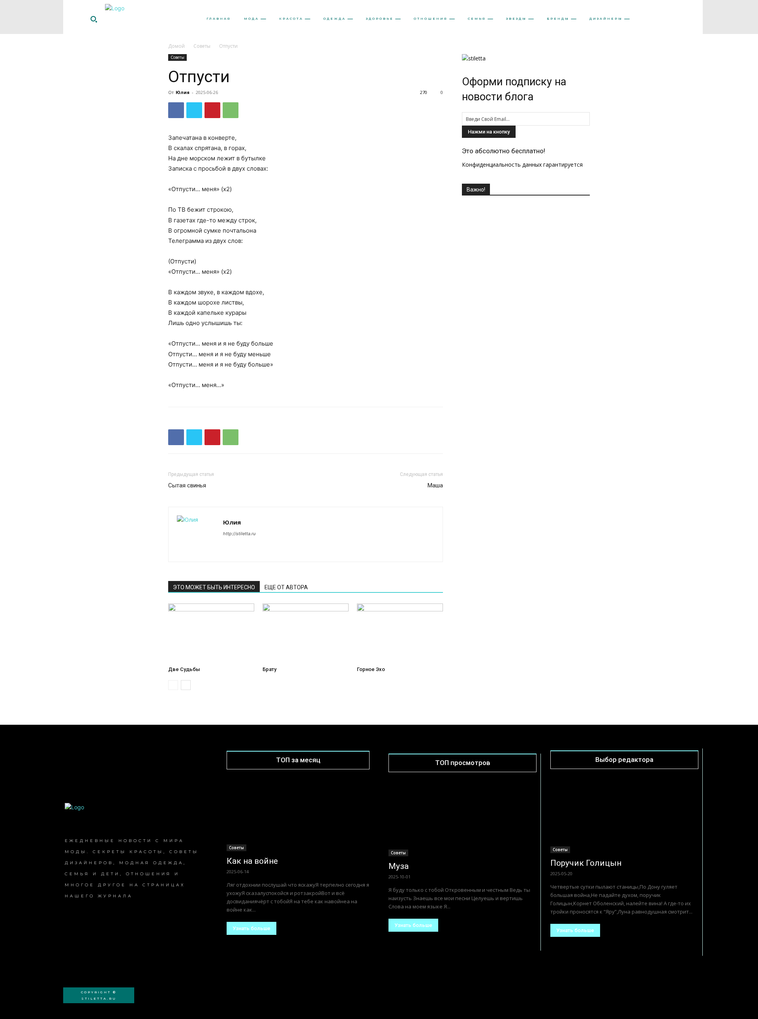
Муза (398, 866)
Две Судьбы (184, 669)
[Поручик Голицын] (624, 816)
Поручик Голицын (585, 863)
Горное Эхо (371, 669)
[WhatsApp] (230, 110)
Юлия (183, 92)
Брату (269, 669)
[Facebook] (176, 110)
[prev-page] (173, 685)
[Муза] (462, 819)
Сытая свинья (187, 485)
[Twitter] (194, 110)
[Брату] (306, 633)
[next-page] (186, 685)
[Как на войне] (298, 815)
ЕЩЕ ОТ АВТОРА (286, 587)
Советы (201, 46)
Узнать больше (251, 928)
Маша (435, 485)
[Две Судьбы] (211, 633)
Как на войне (252, 861)
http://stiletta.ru (239, 533)
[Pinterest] (212, 110)
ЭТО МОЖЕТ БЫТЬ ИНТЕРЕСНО (214, 587)
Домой (176, 46)
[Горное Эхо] (400, 633)
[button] (93, 18)
